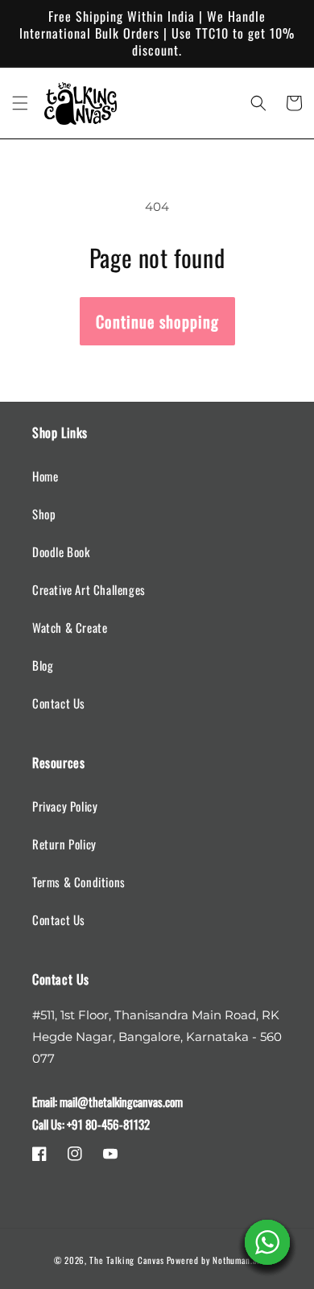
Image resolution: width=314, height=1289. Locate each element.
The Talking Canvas (126, 1260)
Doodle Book (61, 551)
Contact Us (58, 703)
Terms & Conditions (79, 881)
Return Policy (64, 844)
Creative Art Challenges (89, 589)
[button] (20, 103)
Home (45, 476)
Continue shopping (157, 321)
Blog (42, 665)
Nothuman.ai (236, 1260)
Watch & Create (69, 627)
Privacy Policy (64, 806)
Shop (44, 514)
